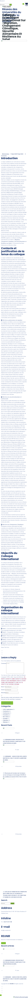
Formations (6, 715)
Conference (6, 711)
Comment (3, 663)
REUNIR (12, 983)
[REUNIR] (14, 7)
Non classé (6, 716)
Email (2, 689)
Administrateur (5, 154)
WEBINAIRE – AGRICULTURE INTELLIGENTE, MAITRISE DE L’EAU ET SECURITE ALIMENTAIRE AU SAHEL (15, 758)
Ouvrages (5, 718)
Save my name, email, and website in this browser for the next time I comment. (12, 698)
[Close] (1, 2)
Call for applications (8, 709)
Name (2, 686)
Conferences (6, 713)
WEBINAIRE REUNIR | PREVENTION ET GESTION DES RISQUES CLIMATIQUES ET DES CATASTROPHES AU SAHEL (14, 741)
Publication (5, 720)
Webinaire (5, 722)
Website (3, 692)
